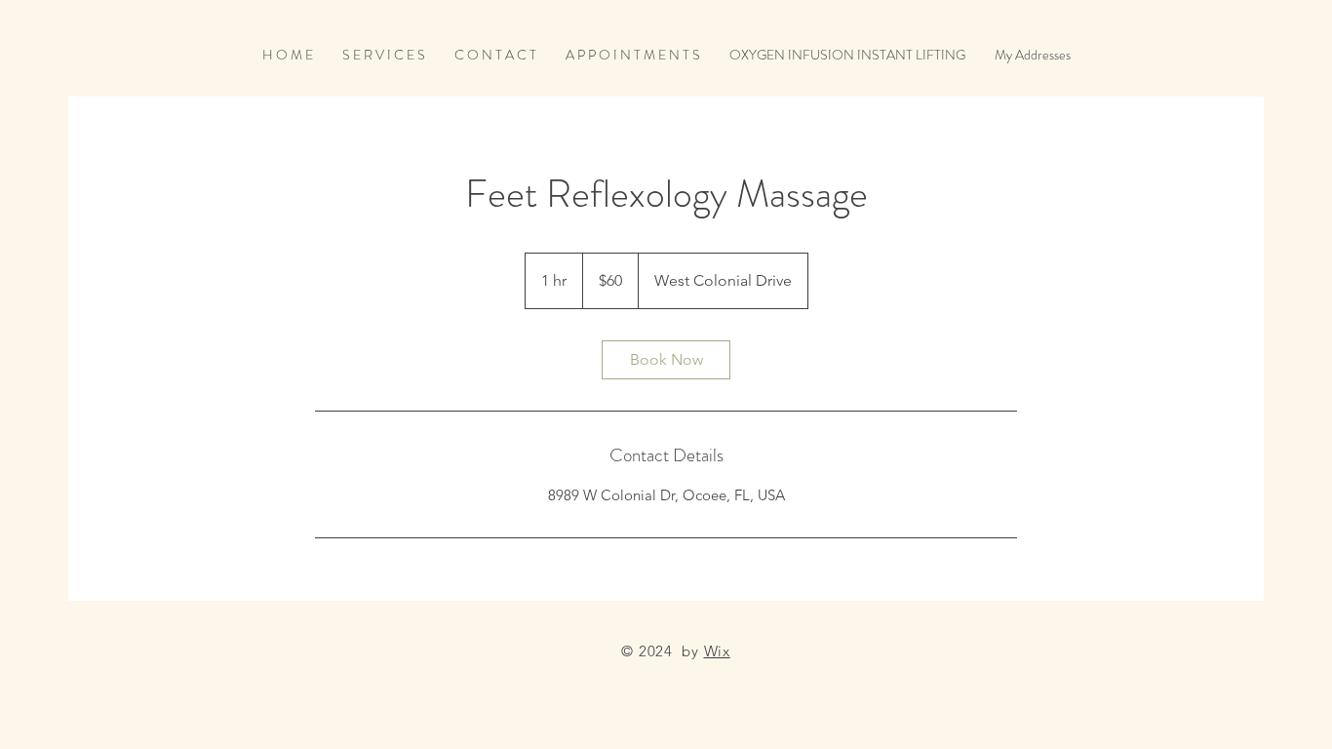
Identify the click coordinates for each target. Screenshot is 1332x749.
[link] (666, 359)
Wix (717, 651)
